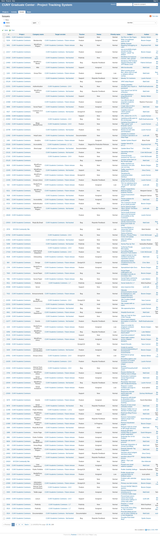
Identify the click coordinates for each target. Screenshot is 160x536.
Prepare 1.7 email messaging (127, 504)
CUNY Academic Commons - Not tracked (60, 52)
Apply (6, 30)
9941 (8, 67)
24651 (8, 37)
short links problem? (128, 335)
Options (7, 26)
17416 (8, 252)
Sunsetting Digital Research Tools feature (129, 252)
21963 (8, 240)
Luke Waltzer (146, 279)
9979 (8, 406)
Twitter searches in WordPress (127, 170)
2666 (8, 148)
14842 (8, 453)
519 (8, 185)
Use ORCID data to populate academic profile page (127, 102)
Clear (13, 30)
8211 (8, 191)
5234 (8, 40)
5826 (8, 419)
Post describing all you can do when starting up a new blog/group (129, 513)
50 (49, 524)
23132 (8, 152)
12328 (8, 316)
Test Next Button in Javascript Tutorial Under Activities (127, 229)
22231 (8, 304)
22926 (8, 393)
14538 (8, 78)
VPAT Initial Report (127, 81)
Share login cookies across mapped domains (127, 339)
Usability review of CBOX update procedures (127, 111)
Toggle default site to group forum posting (128, 180)
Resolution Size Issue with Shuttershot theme (128, 383)
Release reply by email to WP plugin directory (129, 427)
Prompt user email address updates (127, 465)
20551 (8, 356)
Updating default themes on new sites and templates (128, 129)
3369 (8, 427)
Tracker (82, 34)
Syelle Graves (146, 518)
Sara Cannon (146, 300)
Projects (8, 1)
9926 (8, 165)
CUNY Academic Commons (21, 37)
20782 (8, 235)
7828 (8, 195)
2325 (8, 474)
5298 (8, 244)
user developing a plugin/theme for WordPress (127, 96)
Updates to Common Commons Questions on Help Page (129, 135)
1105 (8, 414)
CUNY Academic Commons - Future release (60, 40)
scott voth (146, 135)
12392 (8, 135)
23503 (8, 223)
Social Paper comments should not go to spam (129, 279)
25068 (8, 287)
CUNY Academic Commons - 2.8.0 (59, 86)
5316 (8, 465)
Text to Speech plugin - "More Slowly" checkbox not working (129, 208)
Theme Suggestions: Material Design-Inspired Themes (128, 190)
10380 (8, 423)
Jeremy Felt (146, 368)
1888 (8, 432)
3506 (8, 504)
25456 (8, 116)
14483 (8, 63)
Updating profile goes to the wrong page (129, 119)
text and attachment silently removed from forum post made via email (128, 222)
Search (113, 4)
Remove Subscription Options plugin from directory (128, 418)
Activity (14, 12)
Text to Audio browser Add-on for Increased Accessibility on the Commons (128, 215)
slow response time (127, 287)
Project (21, 34)
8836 (8, 441)
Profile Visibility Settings (129, 469)
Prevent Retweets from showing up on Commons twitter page (128, 492)
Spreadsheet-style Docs (129, 267)
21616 (8, 368)
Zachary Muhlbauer (146, 393)
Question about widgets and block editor (129, 453)
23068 (8, 344)
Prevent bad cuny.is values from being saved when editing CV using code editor (129, 498)
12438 (8, 308)
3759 (8, 373)
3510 (8, 508)
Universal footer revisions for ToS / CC (128, 156)
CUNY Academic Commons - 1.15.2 (60, 410)
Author (146, 34)
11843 (8, 175)
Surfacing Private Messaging (127, 248)
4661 (8, 312)
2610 (8, 388)
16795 (8, 130)
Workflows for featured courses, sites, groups (128, 58)
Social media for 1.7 (127, 283)
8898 (8, 107)
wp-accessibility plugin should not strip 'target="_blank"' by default (128, 52)
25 (47, 524)
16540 (8, 383)
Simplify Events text (127, 312)
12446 (8, 180)
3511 (8, 283)
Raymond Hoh (146, 45)
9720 (8, 203)
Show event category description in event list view (128, 321)
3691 (8, 45)
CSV (152, 529)
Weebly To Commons (128, 78)
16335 (8, 361)
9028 (8, 257)
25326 (8, 144)
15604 (8, 378)
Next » (27, 524)
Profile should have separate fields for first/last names (127, 474)
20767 (8, 96)
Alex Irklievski (146, 461)
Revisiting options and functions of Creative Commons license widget (128, 361)
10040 (8, 91)
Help (13, 1)
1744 (8, 267)
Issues (22, 12)
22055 (8, 300)
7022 (8, 294)
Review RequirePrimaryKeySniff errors (129, 368)
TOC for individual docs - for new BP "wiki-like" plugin (129, 185)
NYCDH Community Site (21, 229)
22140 (8, 248)
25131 (8, 335)
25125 (8, 160)
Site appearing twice (128, 308)
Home (3, 1)
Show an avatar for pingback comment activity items (127, 327)
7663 (8, 273)
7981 (8, 279)
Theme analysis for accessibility (127, 199)
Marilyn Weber (146, 37)
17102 (8, 156)
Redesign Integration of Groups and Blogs (129, 445)
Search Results (126, 344)
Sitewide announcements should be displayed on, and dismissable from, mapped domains (129, 293)
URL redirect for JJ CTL (129, 116)
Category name (38, 34)
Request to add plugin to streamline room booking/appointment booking (128, 400)
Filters (7, 20)
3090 (8, 492)
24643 (8, 499)
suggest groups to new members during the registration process (128, 256)
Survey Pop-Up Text (127, 244)
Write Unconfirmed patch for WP (127, 40)
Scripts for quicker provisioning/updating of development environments (129, 349)
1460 (8, 140)
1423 (8, 327)
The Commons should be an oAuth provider (128, 203)
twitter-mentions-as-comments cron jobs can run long (128, 165)
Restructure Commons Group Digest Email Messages (128, 378)
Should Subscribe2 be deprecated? (128, 332)
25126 (8, 81)
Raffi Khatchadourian (146, 86)
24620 (8, 479)
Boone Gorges (146, 40)
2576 (8, 229)
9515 (8, 208)
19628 (8, 215)
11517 (8, 52)
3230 (8, 350)
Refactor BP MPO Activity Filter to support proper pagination (129, 432)
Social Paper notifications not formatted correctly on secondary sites (128, 273)
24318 (8, 58)
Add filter (130, 22)
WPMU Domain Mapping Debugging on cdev (129, 45)
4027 (8, 112)
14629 (8, 518)
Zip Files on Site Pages (129, 37)
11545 (8, 170)
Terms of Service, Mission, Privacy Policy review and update (128, 235)
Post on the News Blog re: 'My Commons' (128, 508)
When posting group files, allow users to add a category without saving (129, 73)
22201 (8, 86)
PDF (156, 529)
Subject (130, 34)
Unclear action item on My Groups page (128, 160)
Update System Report (128, 140)
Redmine (73, 534)
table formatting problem (126, 240)
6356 (8, 332)
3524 (8, 513)
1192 (8, 73)
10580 (8, 483)
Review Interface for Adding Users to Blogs (128, 373)
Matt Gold (146, 67)
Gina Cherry (146, 170)
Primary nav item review (129, 483)
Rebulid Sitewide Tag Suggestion (128, 449)
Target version (60, 34)
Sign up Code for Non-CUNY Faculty (128, 316)
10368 (8, 102)
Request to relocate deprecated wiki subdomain (127, 393)
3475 (8, 400)
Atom (148, 529)
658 (8, 449)
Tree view (155, 16)
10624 (8, 461)
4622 (8, 469)
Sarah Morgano (146, 419)
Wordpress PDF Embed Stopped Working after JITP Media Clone (129, 62)
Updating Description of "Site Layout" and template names (129, 124)
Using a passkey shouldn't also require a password (129, 86)
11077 (8, 321)
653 (8, 445)
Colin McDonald (146, 58)
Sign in (156, 1)
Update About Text (127, 148)
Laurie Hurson (146, 78)
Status (8, 22)
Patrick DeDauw (146, 63)
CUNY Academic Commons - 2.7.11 (60, 144)
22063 (8, 119)
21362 (8, 124)
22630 (8, 487)
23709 (8, 457)
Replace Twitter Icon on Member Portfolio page (129, 410)
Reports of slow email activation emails (128, 406)
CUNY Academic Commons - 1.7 (60, 283)
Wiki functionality (126, 67)
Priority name (115, 34)
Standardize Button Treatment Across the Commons (128, 262)
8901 (8, 199)
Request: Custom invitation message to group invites (128, 387)
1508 (8, 339)
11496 (8, 410)
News (29, 12)
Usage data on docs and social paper (128, 107)
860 (8, 262)
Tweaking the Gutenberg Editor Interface (127, 175)
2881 (8, 437)
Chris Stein (146, 148)
